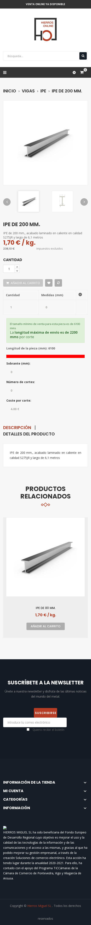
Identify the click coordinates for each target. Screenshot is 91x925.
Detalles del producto (29, 434)
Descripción (17, 427)
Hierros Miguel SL (39, 906)
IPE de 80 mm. (45, 608)
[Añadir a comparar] (58, 283)
